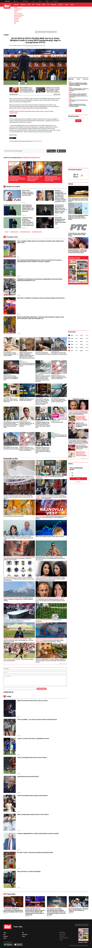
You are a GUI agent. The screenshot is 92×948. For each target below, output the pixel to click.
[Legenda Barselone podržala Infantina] (10, 784)
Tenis (15, 12)
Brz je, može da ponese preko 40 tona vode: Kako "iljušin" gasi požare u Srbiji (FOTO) (78, 200)
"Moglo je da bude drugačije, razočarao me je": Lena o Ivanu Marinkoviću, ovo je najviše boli (78, 89)
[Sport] (47, 1)
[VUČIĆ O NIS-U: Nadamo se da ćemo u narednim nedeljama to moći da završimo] (12, 195)
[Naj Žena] (33, 1)
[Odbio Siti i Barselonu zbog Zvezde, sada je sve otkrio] (10, 708)
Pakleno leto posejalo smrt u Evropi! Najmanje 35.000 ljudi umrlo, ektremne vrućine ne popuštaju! (77, 105)
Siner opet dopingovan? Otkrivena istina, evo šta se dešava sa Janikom (78, 910)
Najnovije (16, 4)
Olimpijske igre (18, 9)
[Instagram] (79, 925)
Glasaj (78, 478)
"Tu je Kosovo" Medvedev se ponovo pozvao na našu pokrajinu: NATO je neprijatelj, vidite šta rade (13, 910)
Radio (72, 4)
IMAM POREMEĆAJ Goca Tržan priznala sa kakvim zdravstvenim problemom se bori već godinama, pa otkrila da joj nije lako (27, 90)
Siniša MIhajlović (14, 231)
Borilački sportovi (19, 15)
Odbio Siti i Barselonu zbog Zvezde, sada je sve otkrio (32, 700)
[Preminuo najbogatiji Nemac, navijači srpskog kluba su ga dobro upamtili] (10, 841)
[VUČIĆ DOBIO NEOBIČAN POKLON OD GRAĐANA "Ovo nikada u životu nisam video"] (45, 222)
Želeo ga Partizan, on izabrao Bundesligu (29, 871)
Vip (48, 4)
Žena (23, 936)
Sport (43, 4)
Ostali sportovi (18, 13)
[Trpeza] (39, 1)
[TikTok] (81, 925)
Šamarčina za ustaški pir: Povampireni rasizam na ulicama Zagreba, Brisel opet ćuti (40, 298)
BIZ (33, 4)
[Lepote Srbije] (25, 1)
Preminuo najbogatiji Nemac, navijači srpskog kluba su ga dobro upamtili (38, 833)
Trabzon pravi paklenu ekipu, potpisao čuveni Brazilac (32, 795)
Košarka (16, 10)
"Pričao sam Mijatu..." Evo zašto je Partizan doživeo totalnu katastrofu (37, 719)
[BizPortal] (16, 1)
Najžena (61, 4)
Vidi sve (78, 110)
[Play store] (51, 151)
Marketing (62, 932)
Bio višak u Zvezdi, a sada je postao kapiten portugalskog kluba (35, 852)
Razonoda (53, 4)
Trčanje (16, 19)
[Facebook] (76, 925)
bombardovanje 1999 (37, 231)
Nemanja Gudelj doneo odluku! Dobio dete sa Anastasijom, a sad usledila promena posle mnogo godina (77, 251)
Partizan (16, 18)
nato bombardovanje (25, 231)
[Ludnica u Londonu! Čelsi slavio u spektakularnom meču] (10, 746)
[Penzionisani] (55, 1)
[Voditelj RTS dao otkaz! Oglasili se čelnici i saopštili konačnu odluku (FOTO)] (78, 226)
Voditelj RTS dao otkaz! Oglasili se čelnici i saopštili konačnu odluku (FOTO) (77, 235)
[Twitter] (87, 925)
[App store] (61, 151)
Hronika (38, 4)
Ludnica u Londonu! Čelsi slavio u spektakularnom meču (33, 738)
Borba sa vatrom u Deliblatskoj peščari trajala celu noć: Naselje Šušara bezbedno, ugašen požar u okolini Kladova (78, 217)
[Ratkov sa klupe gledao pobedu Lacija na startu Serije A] (10, 822)
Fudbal (16, 7)
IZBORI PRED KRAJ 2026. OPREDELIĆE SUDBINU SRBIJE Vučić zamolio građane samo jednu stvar (28, 208)
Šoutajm (16, 21)
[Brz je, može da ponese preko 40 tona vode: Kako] (78, 191)
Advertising (62, 934)
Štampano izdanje (74, 258)
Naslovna (23, 4)
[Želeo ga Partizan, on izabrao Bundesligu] (10, 879)
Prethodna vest (14, 94)
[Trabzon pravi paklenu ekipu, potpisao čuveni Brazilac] (10, 803)
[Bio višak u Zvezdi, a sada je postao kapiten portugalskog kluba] (10, 860)
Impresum (62, 936)
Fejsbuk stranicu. (37, 141)
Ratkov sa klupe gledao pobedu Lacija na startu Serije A (33, 814)
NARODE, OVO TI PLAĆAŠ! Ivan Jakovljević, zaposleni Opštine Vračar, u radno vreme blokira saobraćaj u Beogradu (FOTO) (53, 90)
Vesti (29, 4)
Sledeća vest (57, 94)
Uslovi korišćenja (63, 937)
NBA (15, 23)
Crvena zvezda (18, 16)
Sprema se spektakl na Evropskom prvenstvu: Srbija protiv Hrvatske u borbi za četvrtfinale (78, 84)
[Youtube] (84, 925)
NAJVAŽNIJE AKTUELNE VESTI (30, 157)
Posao (61, 939)
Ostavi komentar (41, 688)
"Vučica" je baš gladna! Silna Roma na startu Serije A (32, 757)
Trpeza (66, 4)
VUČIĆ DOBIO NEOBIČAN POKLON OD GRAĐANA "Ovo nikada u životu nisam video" (60, 221)
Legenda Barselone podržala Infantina (28, 776)
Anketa (70, 464)
